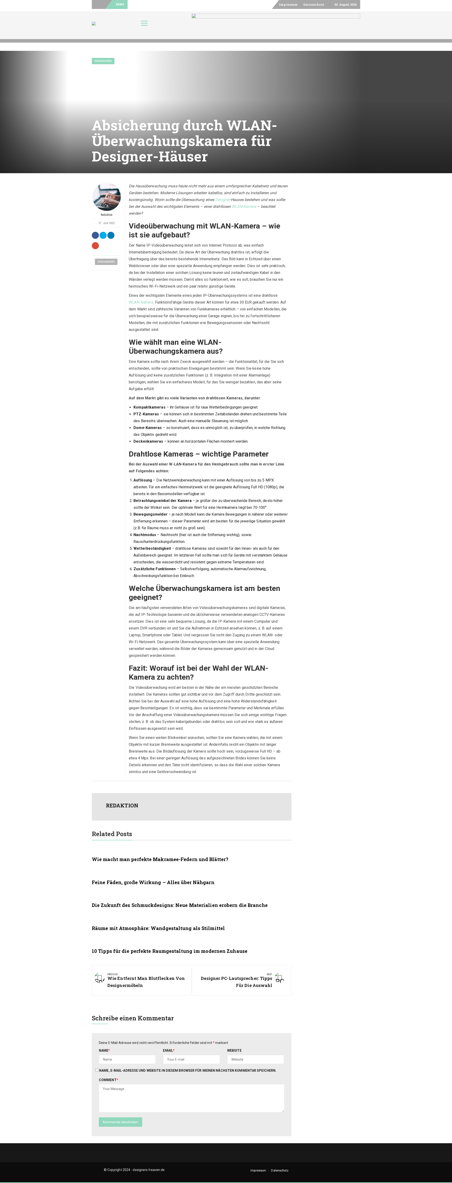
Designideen (103, 61)
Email (169, 1050)
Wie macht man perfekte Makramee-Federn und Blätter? (160, 859)
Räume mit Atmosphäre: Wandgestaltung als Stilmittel (158, 928)
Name (104, 1050)
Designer (222, 199)
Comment (108, 1080)
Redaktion (107, 215)
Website (234, 1050)
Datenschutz (313, 4)
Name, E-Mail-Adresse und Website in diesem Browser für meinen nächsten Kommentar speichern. (187, 1070)
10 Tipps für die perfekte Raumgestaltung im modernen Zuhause (169, 951)
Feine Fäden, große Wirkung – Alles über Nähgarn (153, 882)
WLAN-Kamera (244, 206)
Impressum (288, 4)
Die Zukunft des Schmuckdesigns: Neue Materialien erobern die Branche (180, 905)
